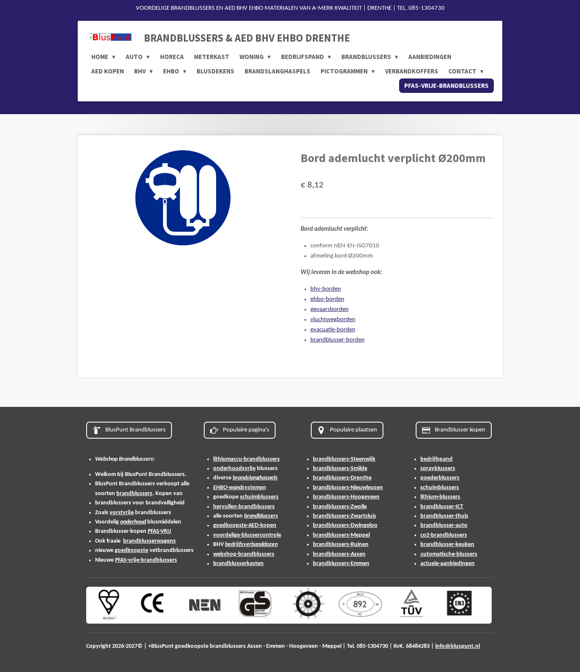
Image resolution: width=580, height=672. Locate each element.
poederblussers (439, 478)
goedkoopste (131, 550)
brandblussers (134, 493)
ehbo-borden (327, 299)
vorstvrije (122, 513)
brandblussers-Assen (339, 554)
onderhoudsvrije (234, 468)
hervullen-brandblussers (244, 507)
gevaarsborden (329, 309)
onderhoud (133, 522)
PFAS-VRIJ (159, 531)
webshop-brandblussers (243, 554)
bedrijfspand (436, 459)
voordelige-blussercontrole (247, 535)
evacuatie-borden (332, 330)
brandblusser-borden (337, 340)
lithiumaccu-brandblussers (246, 459)
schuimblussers (259, 497)
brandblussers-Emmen (341, 563)
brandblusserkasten (238, 563)
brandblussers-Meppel (341, 535)
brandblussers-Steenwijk (344, 459)
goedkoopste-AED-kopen (244, 525)
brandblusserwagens (149, 541)
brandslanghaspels (255, 478)
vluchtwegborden (332, 319)
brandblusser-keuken (447, 544)
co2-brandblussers (443, 535)
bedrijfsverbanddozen (251, 544)
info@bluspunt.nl (457, 646)
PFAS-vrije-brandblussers (146, 560)
